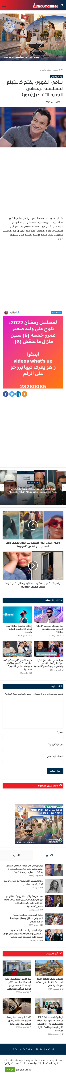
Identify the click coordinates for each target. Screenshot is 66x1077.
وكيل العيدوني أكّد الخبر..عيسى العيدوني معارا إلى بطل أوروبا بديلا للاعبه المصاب (26, 918)
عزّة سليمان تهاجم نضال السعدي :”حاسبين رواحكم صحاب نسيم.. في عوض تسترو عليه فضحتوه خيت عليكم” (23, 933)
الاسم (60, 732)
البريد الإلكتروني (55, 744)
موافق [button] (10, 1070)
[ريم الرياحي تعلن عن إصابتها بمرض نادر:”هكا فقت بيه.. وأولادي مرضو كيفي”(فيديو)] (48, 649)
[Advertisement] (33, 183)
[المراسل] (45, 5)
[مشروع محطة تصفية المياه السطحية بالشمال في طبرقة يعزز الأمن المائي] (49, 968)
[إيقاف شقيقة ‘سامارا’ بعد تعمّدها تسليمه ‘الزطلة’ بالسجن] (17, 614)
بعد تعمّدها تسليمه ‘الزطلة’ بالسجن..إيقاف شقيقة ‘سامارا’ (49, 629)
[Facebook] (5, 394)
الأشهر (49, 855)
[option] (33, 487)
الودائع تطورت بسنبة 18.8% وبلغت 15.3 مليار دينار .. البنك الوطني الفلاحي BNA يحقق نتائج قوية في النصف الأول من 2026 (50, 1024)
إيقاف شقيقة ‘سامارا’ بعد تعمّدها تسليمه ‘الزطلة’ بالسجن (19, 629)
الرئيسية (57, 70)
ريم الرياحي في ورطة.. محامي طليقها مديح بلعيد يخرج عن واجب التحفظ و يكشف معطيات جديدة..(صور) (24, 869)
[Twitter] (12, 394)
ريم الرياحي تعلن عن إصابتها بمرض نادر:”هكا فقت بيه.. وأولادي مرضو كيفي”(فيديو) (48, 663)
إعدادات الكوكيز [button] (24, 1070)
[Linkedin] (18, 394)
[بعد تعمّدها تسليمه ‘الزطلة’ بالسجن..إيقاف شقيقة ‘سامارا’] (48, 614)
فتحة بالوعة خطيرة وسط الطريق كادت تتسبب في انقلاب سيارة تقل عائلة (19, 1020)
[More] (24, 394)
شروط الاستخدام (49, 1063)
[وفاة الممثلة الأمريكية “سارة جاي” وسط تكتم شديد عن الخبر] (54, 886)
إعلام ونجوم (45, 70)
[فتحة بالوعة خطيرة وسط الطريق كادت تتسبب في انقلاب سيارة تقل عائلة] (17, 1006)
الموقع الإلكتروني (55, 756)
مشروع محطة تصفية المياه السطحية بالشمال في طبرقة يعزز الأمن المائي (49, 982)
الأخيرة (16, 855)
